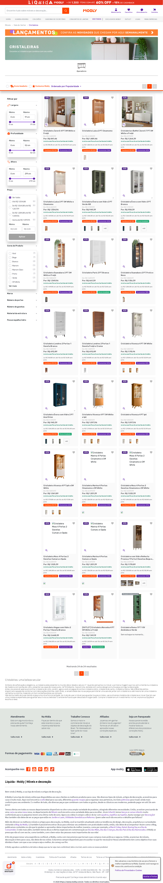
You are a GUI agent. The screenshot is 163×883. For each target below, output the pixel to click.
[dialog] (135, 868)
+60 (105, 228)
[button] (67, 86)
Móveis (8, 25)
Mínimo (12, 112)
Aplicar (22, 237)
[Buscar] (65, 11)
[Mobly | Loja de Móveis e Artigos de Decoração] (90, 10)
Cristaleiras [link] (33, 25)
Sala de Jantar (20, 25)
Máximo (26, 112)
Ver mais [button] (13, 286)
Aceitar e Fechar (150, 876)
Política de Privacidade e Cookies (128, 870)
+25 (143, 583)
